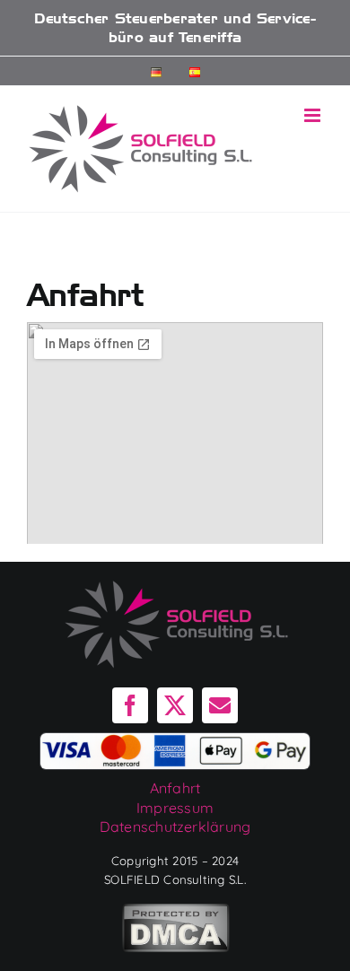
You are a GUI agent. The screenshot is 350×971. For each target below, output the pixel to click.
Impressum (175, 808)
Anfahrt (175, 788)
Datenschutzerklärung (175, 826)
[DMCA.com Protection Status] (175, 926)
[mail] (220, 705)
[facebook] (130, 705)
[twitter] (175, 705)
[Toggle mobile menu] (313, 115)
